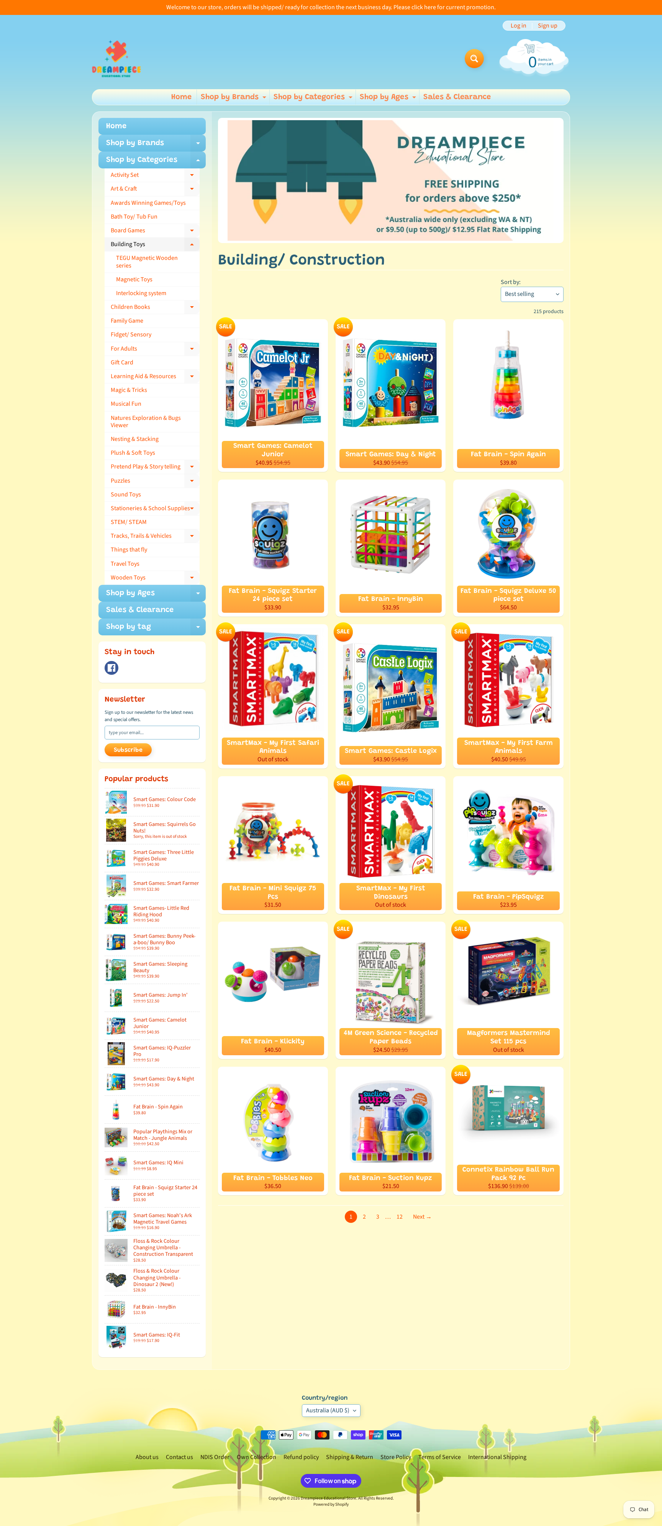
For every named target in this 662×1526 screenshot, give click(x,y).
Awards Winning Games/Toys (148, 203)
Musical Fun (126, 404)
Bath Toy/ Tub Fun (134, 216)
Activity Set (155, 176)
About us (147, 1457)
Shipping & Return (349, 1457)
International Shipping (497, 1457)
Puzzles (155, 482)
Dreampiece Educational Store (328, 1498)
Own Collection (256, 1457)
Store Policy (395, 1457)
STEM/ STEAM (129, 522)
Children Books (155, 308)
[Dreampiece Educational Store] (116, 58)
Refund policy (301, 1457)
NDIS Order (214, 1457)
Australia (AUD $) (327, 1410)
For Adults (155, 350)
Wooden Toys (155, 579)
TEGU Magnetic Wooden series (147, 261)
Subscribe (128, 750)
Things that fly (129, 549)
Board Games (155, 232)
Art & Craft (155, 190)
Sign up (547, 26)
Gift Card (122, 362)
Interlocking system (141, 293)
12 (400, 1217)
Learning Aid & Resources (155, 378)
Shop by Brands (234, 99)
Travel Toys (125, 564)
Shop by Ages (389, 99)
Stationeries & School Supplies (155, 510)
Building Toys (155, 245)
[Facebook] (111, 668)
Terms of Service (439, 1457)
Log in (518, 26)
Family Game (127, 321)
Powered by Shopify (331, 1504)
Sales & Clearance (457, 97)
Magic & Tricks (129, 390)
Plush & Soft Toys (133, 453)
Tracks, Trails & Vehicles (155, 537)
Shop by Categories (314, 99)
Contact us (179, 1457)
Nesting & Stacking (135, 439)
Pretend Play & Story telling (155, 468)
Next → (422, 1217)
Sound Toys (126, 494)
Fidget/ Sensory (131, 334)
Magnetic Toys (134, 279)
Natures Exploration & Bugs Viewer (146, 421)
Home (181, 97)
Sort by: (511, 282)
